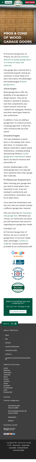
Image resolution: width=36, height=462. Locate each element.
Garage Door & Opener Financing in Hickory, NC (18, 358)
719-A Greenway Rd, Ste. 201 (17, 411)
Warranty (8, 342)
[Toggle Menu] (2, 2)
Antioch (6, 368)
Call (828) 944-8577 (19, 312)
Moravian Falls (8, 392)
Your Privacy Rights (18, 450)
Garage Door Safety (11, 350)
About (7, 335)
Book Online (30, 2)
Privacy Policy (25, 445)
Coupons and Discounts (12, 346)
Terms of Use (16, 445)
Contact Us (8, 354)
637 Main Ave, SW (14, 405)
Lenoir (5, 390)
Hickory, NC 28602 (13, 407)
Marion (6, 377)
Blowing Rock (7, 372)
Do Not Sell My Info (22, 447)
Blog (6, 339)
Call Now (8, 2)
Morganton (7, 385)
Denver (6, 383)
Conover (6, 379)
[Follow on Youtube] (15, 323)
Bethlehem (7, 370)
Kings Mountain (8, 387)
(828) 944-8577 (12, 417)
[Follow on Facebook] (12, 323)
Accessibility (12, 447)
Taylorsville (7, 374)
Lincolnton (7, 381)
